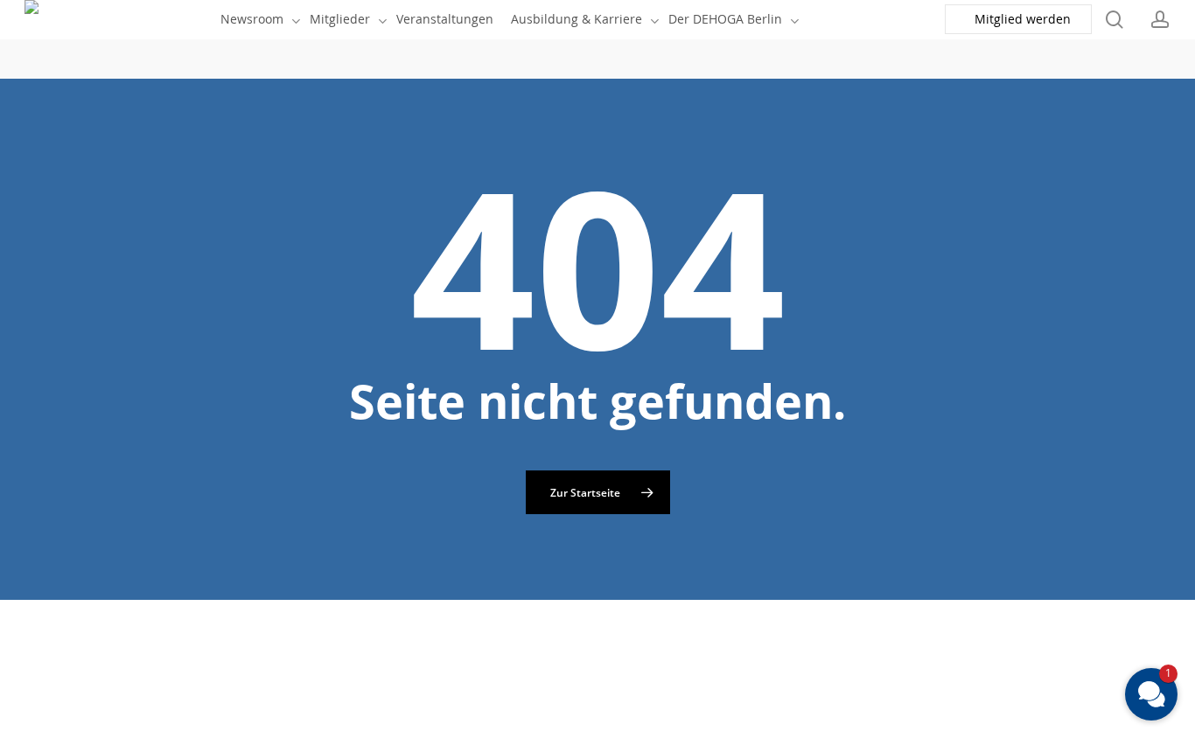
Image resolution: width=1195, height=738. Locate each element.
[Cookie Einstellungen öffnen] (131, 726)
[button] (1151, 694)
